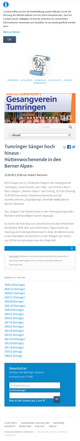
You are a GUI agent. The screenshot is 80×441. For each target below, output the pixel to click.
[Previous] (62, 117)
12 (56, 118)
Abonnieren (57, 399)
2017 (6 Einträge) (14, 322)
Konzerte (9, 426)
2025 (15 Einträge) (14, 289)
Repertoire (25, 426)
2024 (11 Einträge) (14, 293)
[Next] (69, 117)
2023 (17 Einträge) (14, 297)
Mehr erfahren (11, 32)
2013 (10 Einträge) (14, 339)
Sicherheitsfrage (17, 390)
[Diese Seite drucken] (64, 147)
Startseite (10, 423)
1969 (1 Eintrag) (13, 356)
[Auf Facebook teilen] (69, 147)
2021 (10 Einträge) (14, 305)
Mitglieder (26, 80)
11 (53, 118)
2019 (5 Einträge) (14, 314)
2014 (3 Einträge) (14, 335)
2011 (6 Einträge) (14, 347)
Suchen (70, 127)
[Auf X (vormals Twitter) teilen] (74, 147)
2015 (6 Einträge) (14, 331)
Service (53, 426)
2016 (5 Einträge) (14, 326)
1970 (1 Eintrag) (13, 351)
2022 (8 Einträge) (14, 301)
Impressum (40, 80)
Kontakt (40, 426)
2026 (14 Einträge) (14, 285)
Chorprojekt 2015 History (35, 423)
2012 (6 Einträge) (14, 343)
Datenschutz (54, 80)
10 (50, 118)
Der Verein (12, 80)
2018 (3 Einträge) (14, 318)
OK (9, 39)
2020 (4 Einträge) (14, 310)
